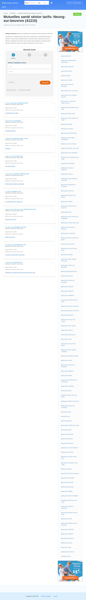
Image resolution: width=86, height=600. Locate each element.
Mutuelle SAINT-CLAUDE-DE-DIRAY (69, 238)
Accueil (6, 13)
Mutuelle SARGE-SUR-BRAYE (70, 496)
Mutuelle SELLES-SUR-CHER (70, 90)
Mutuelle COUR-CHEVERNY (69, 153)
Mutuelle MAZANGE (67, 487)
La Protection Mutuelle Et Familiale (15, 255)
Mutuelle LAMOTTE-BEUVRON (67, 85)
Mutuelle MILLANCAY (68, 552)
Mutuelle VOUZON (67, 276)
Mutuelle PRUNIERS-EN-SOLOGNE (68, 185)
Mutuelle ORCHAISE (67, 482)
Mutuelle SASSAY (67, 519)
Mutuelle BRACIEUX (67, 315)
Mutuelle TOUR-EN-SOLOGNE (70, 473)
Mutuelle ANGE (66, 547)
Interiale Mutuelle (10, 166)
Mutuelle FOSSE (66, 430)
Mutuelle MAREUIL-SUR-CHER (70, 401)
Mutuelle (12, 13)
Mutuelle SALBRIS (67, 80)
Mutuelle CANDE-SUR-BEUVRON (68, 266)
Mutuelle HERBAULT (68, 371)
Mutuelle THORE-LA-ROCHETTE (67, 507)
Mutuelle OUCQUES (67, 286)
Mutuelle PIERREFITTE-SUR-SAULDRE (69, 524)
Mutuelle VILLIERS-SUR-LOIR (70, 356)
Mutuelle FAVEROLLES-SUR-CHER (69, 301)
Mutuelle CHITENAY (67, 452)
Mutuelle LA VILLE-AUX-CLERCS (68, 320)
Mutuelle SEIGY (66, 412)
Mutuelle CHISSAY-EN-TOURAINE (68, 406)
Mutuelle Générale (10, 131)
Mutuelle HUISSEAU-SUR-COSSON (69, 207)
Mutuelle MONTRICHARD (69, 133)
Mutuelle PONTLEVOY (68, 244)
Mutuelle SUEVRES (67, 254)
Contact (55, 596)
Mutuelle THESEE (67, 360)
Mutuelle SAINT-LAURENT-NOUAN (69, 96)
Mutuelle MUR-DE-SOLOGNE (70, 306)
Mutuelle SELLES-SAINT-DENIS (68, 344)
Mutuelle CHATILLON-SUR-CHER (69, 249)
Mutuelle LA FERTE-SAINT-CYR (69, 457)
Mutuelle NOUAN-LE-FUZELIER (67, 168)
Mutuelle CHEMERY (67, 534)
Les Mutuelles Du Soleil (11, 113)
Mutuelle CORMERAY (68, 295)
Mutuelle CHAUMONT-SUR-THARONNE (69, 381)
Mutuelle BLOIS (66, 56)
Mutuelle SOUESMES (68, 386)
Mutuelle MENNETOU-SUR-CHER (69, 513)
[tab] (29, 103)
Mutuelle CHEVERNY (68, 529)
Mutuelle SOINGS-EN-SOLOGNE (68, 281)
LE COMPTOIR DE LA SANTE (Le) (14, 201)
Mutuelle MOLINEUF (68, 538)
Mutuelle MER (66, 75)
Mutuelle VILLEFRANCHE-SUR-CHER (70, 158)
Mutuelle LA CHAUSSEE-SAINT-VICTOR (68, 102)
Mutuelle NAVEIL (67, 212)
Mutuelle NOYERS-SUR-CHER (70, 148)
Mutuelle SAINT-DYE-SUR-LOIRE (69, 396)
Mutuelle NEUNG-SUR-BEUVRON (68, 365)
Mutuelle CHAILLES (67, 174)
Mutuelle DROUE (67, 421)
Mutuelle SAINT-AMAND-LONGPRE (68, 350)
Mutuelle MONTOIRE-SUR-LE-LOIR (70, 108)
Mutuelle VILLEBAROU (68, 163)
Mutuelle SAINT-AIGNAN (69, 144)
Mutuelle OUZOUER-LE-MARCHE (68, 228)
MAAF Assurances (10, 237)
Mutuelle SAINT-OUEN (68, 113)
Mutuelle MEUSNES (67, 434)
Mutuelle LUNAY (67, 339)
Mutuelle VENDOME (68, 66)
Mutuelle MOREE (67, 375)
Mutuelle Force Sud (10, 219)
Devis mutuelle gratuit (75, 2)
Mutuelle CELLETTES (68, 191)
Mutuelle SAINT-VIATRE (68, 326)
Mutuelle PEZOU (67, 390)
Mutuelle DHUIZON (67, 291)
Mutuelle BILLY (66, 556)
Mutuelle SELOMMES (68, 478)
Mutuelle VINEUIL (67, 71)
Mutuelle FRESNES (67, 439)
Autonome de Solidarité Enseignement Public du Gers (20, 272)
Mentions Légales (46, 596)
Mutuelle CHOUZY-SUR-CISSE (70, 223)
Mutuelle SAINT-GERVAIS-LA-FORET (69, 119)
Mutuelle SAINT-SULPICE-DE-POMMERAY (69, 217)
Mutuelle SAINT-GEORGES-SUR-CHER (69, 179)
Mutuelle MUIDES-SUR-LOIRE (70, 310)
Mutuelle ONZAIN (67, 124)
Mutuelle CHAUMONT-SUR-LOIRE (69, 463)
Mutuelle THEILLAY (67, 330)
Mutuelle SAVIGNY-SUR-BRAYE (68, 196)
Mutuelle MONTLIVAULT (69, 334)
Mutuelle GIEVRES (67, 201)
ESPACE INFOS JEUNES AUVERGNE (14, 184)
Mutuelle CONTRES (67, 129)
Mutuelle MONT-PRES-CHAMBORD (68, 138)
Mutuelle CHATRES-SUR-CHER (70, 425)
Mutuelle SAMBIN (67, 491)
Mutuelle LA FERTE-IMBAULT (70, 448)
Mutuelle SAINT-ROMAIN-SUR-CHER (69, 260)
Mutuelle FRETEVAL (67, 443)
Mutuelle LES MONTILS (68, 233)
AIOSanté (7, 148)
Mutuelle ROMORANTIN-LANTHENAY (68, 61)
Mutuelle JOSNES (67, 469)
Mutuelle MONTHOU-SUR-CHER (69, 501)
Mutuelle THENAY (67, 543)
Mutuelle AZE (66, 416)
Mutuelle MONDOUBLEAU (69, 271)
